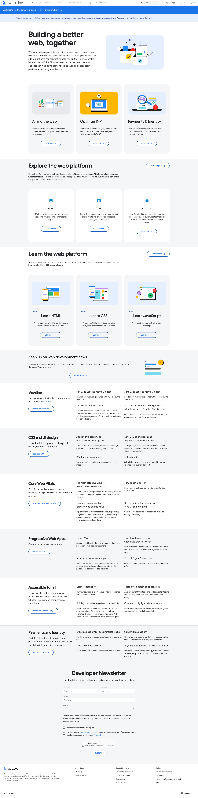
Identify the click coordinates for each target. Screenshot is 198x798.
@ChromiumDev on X (164, 772)
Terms (5, 793)
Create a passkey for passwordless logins (98, 632)
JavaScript (147, 208)
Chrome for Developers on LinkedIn (169, 779)
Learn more (50, 143)
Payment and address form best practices (146, 645)
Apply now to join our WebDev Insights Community (135, 18)
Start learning (158, 254)
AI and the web (44, 121)
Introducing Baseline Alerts (90, 405)
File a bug (78, 772)
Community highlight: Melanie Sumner (143, 603)
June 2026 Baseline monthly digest (142, 391)
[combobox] (151, 3)
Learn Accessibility (86, 586)
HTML (51, 208)
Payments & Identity (144, 121)
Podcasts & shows (122, 783)
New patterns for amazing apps (92, 558)
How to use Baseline (75, 3)
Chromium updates (123, 775)
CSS (99, 208)
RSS (157, 783)
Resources (35, 3)
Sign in (192, 3)
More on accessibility (43, 611)
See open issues (81, 775)
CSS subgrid (130, 457)
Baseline (59, 3)
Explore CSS (38, 454)
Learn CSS (99, 315)
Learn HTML (51, 315)
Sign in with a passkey (135, 632)
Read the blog (80, 375)
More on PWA (39, 552)
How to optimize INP (135, 482)
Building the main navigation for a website (97, 603)
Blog (89, 3)
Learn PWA (82, 538)
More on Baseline (41, 409)
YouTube (159, 775)
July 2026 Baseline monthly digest (93, 391)
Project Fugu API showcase (138, 558)
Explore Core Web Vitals (44, 503)
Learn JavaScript (147, 315)
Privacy (11, 793)
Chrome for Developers (124, 772)
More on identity (41, 652)
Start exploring (158, 166)
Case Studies (101, 3)
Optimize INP (91, 121)
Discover (48, 3)
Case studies (120, 779)
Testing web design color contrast (142, 586)
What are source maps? (88, 457)
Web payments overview (89, 645)
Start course (51, 335)
